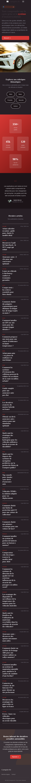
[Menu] (23, 1)
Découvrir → (7, 38)
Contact (13, 774)
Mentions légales (6, 774)
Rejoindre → (15, 757)
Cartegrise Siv (13, 1)
